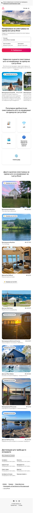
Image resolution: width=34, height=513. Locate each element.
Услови (20, 505)
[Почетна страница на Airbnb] (3, 8)
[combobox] (16, 40)
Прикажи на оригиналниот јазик (11, 3)
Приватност (14, 505)
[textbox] (9, 45)
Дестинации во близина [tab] (8, 455)
